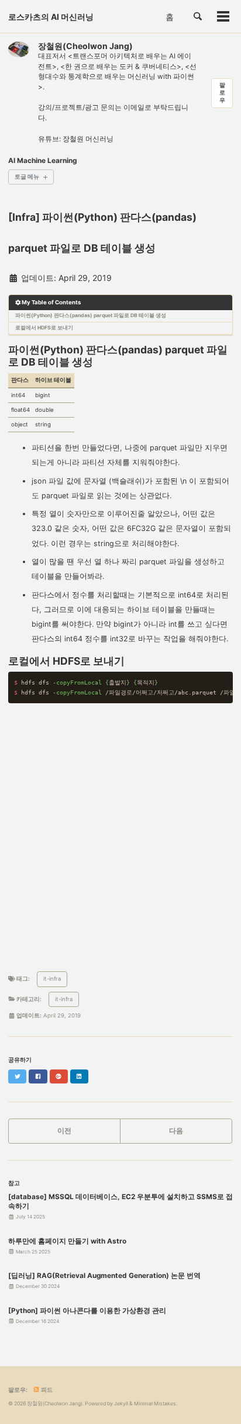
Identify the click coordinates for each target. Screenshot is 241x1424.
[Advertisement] (120, 834)
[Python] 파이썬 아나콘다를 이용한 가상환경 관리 (87, 1311)
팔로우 (222, 92)
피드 (46, 1390)
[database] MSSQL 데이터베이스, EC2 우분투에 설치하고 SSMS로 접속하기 (120, 1201)
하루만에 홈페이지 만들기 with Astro (67, 1241)
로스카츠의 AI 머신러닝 (51, 17)
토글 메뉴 (27, 176)
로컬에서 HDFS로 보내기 (44, 328)
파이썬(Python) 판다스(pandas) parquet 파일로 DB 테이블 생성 (90, 315)
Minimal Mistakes (155, 1403)
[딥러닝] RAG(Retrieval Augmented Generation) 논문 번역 (104, 1276)
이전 (64, 1131)
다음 (176, 1131)
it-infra (52, 978)
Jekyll (121, 1403)
